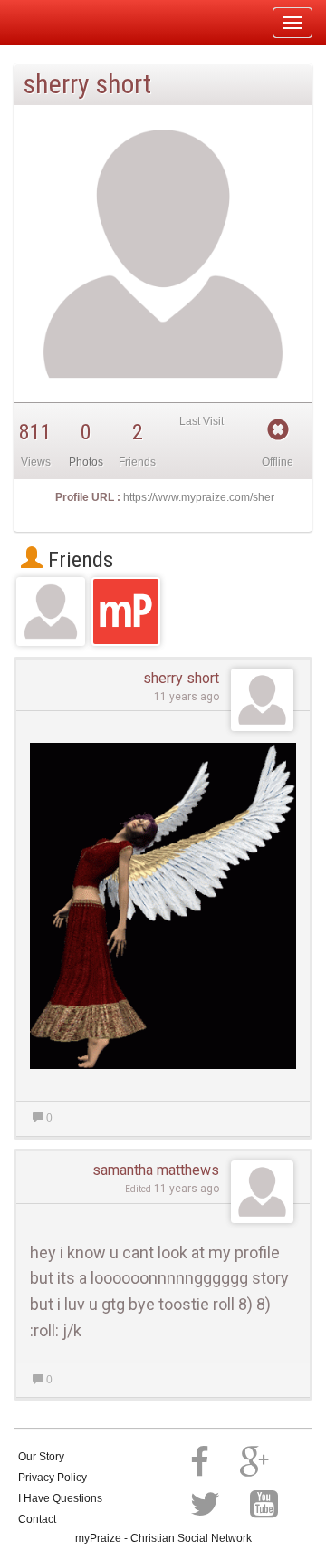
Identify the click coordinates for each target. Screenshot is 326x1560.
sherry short (181, 678)
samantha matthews (155, 1170)
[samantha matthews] (50, 611)
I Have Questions (60, 1498)
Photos (86, 462)
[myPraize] (57, 22)
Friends (78, 560)
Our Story (41, 1456)
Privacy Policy (52, 1477)
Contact (37, 1519)
